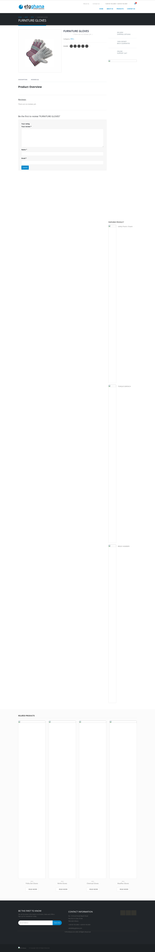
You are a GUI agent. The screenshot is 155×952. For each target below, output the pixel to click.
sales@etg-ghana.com (75, 928)
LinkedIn (79, 46)
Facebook (71, 46)
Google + (82, 46)
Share (65, 46)
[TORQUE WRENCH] (112, 464)
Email (86, 46)
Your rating (25, 124)
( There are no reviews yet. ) (82, 34)
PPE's (72, 39)
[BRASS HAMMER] (112, 624)
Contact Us (96, 4)
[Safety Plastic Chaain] (112, 304)
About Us (86, 4)
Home (101, 9)
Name (24, 150)
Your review (26, 127)
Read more (33, 889)
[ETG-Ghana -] (31, 6)
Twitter (75, 46)
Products (120, 9)
